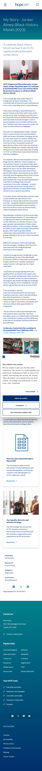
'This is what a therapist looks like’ (20, 331)
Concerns (24, 658)
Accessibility (8, 739)
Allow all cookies (21, 398)
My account (7, 671)
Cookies (6, 735)
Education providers (13, 687)
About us (24, 650)
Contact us (7, 658)
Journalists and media (14, 696)
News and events (9, 654)
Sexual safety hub (27, 671)
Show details (30, 391)
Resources (7, 663)
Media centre (8, 667)
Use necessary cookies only (21, 412)
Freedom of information (12, 748)
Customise (20, 405)
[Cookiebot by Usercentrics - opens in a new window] (30, 356)
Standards (24, 654)
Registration (25, 663)
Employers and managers (15, 691)
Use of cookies (8, 756)
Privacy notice (8, 744)
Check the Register (10, 650)
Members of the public (14, 700)
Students (9, 704)
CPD (23, 667)
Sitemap (6, 752)
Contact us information (14, 634)
